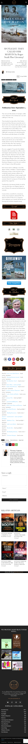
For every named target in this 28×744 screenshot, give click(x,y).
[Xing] (10, 464)
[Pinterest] (13, 444)
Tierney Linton (11, 72)
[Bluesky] (8, 702)
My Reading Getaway (12, 431)
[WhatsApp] (16, 444)
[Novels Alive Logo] (14, 2)
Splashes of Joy (10, 420)
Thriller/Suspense (6, 559)
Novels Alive (10, 428)
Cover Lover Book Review (13, 373)
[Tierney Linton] (3, 72)
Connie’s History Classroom (13, 390)
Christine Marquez (11, 435)
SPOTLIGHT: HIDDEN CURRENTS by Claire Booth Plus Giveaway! (6, 535)
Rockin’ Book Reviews (12, 386)
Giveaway (3, 79)
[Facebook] (7, 444)
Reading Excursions (11, 412)
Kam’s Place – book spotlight (14, 384)
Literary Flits (9, 398)
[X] (10, 444)
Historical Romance (9, 79)
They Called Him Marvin (6, 442)
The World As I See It (12, 381)
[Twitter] (20, 702)
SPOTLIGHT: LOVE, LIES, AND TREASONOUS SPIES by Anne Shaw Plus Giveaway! (21, 65)
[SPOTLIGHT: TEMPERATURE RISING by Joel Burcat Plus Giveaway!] (20, 522)
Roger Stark (21, 440)
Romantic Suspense (20, 559)
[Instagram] (16, 702)
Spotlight (14, 79)
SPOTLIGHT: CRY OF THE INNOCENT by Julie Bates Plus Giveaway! (7, 64)
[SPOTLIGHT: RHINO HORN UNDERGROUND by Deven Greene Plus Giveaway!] (7, 550)
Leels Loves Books (11, 424)
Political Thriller (19, 531)
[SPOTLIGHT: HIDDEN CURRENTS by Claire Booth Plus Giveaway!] (7, 522)
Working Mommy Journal (13, 377)
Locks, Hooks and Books (12, 394)
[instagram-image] (7, 579)
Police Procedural (6, 531)
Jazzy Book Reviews (11, 409)
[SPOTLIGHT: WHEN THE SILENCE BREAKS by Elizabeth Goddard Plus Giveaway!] (20, 550)
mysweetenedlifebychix (12, 401)
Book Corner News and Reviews (14, 405)
